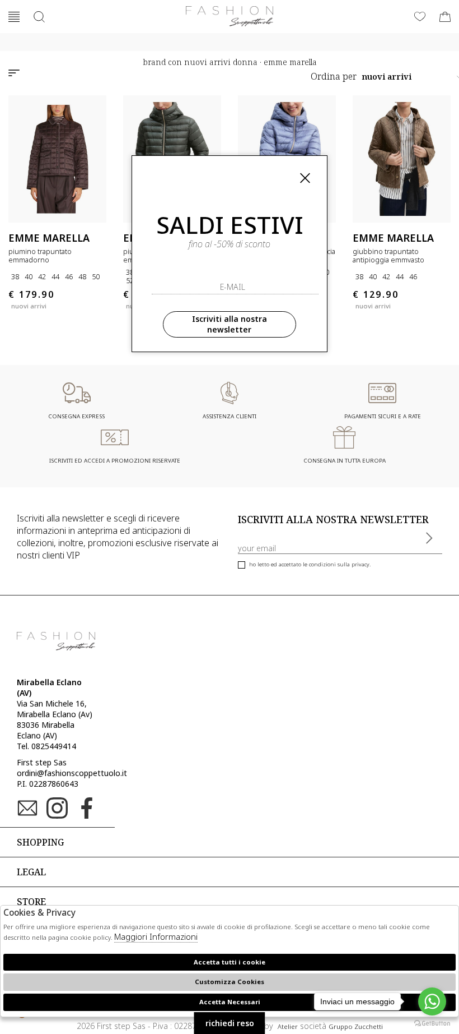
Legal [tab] (31, 872)
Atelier (288, 1026)
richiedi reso (229, 1023)
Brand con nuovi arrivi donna (200, 62)
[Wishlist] (419, 16)
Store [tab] (31, 901)
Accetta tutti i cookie (229, 962)
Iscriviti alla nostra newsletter (229, 324)
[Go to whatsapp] (432, 1001)
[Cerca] (39, 16)
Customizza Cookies (229, 981)
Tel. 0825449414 (46, 746)
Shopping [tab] (40, 842)
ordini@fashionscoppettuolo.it (72, 773)
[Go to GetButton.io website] (432, 1022)
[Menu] (14, 16)
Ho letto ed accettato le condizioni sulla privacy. (310, 564)
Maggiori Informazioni (156, 936)
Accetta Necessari (229, 1002)
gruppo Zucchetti (356, 1026)
